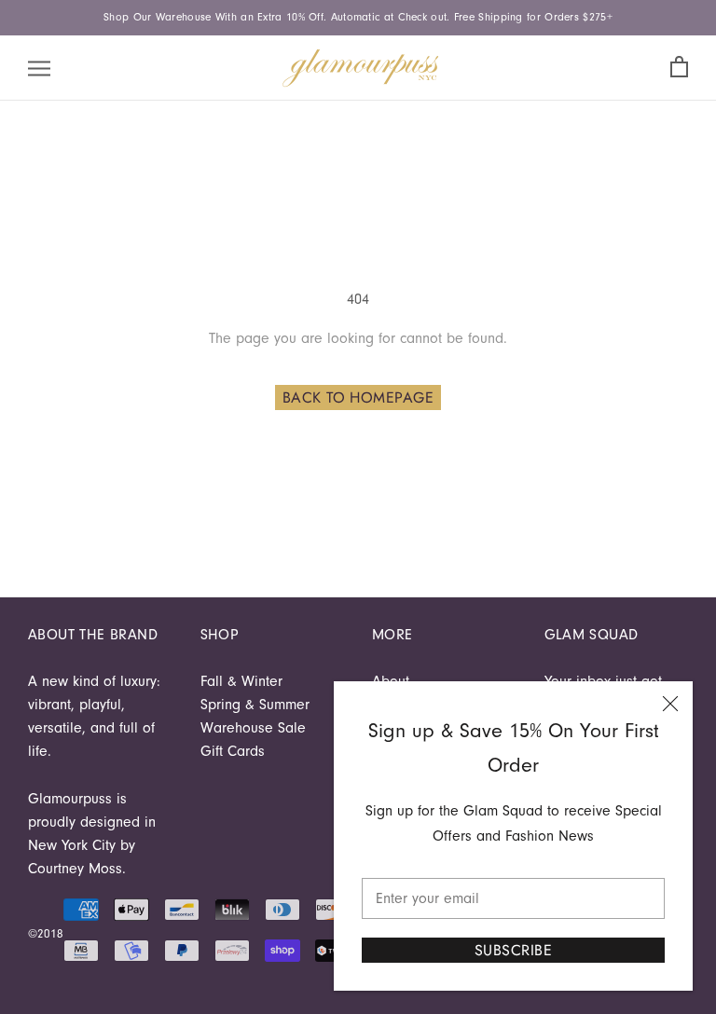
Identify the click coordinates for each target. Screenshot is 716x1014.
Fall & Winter (241, 681)
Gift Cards (232, 751)
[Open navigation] (39, 68)
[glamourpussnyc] (360, 68)
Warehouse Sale (253, 727)
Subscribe (513, 950)
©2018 (45, 933)
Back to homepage (358, 397)
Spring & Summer (255, 704)
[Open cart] (679, 67)
